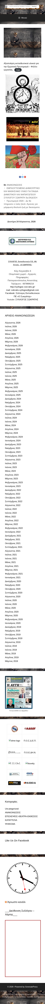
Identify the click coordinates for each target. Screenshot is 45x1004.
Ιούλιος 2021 (11, 554)
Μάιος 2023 (10, 471)
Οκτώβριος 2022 (12, 498)
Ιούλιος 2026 (11, 326)
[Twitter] (23, 177)
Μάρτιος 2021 (11, 570)
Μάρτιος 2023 (11, 478)
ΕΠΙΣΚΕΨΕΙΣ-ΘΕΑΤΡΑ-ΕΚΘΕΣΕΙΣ (21, 816)
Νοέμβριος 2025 (12, 357)
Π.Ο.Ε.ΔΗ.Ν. (30, 752)
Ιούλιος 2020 (11, 600)
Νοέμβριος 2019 (12, 631)
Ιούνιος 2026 (11, 330)
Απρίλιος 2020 (11, 612)
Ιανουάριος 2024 (12, 440)
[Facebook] (20, 177)
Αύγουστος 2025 (12, 368)
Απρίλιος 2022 (11, 520)
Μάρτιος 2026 (11, 342)
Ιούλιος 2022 (11, 509)
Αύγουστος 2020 (12, 596)
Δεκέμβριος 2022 (13, 490)
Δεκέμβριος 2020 (13, 581)
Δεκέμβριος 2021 (13, 536)
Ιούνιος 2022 (11, 513)
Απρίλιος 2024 (11, 429)
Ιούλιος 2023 (11, 463)
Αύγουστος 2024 (12, 414)
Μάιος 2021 (10, 562)
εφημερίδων (25, 710)
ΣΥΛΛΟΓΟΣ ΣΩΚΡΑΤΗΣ (27, 299)
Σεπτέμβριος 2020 (13, 593)
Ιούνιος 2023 (11, 467)
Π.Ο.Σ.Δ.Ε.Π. (30, 741)
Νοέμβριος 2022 (12, 494)
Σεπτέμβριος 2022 (13, 501)
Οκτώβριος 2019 (12, 634)
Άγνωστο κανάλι (16, 902)
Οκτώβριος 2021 (12, 543)
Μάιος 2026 (10, 334)
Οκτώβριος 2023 (12, 452)
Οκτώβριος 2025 (12, 361)
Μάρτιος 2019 (11, 661)
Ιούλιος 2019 (11, 646)
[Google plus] (25, 177)
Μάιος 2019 (10, 653)
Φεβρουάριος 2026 (14, 345)
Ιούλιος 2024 (11, 418)
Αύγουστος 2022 (12, 505)
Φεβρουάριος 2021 (14, 574)
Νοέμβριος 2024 (12, 402)
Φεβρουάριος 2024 (14, 437)
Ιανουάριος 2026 (12, 349)
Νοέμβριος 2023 (12, 448)
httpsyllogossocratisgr (22, 287)
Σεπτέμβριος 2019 (13, 638)
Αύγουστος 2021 (12, 551)
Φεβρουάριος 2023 (14, 482)
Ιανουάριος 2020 (12, 623)
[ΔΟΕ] (14, 729)
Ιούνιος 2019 (11, 650)
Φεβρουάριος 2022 (14, 528)
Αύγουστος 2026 (12, 323)
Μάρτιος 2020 (11, 615)
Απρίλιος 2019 (11, 657)
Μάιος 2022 (10, 516)
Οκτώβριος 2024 (12, 406)
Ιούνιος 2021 (11, 558)
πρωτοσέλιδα (15, 710)
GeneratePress (31, 987)
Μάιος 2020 (10, 608)
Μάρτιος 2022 (11, 524)
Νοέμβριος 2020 (12, 585)
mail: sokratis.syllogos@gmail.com (22, 290)
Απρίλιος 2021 (11, 566)
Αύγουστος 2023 (12, 459)
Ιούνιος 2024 (11, 421)
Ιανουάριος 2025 (12, 395)
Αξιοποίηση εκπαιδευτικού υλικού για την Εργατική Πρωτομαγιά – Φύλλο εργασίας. (21, 66)
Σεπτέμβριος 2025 (13, 364)
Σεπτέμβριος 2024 (13, 410)
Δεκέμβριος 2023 (13, 444)
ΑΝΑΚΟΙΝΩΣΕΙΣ (14, 185)
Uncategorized (11, 809)
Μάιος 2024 (10, 425)
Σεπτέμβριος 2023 (13, 456)
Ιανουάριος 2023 (12, 486)
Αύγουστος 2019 (12, 642)
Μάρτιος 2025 (11, 387)
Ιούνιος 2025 (11, 376)
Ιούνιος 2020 (11, 604)
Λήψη (18, 70)
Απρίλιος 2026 (11, 338)
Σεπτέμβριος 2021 (13, 547)
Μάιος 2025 (10, 380)
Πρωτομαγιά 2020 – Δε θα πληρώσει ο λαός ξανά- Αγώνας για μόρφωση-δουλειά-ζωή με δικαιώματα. (22, 204)
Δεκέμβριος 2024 (13, 399)
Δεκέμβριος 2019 (13, 627)
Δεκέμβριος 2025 (13, 353)
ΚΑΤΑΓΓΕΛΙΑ (11, 820)
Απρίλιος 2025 (11, 383)
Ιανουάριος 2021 (12, 577)
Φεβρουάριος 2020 (14, 619)
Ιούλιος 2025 (11, 372)
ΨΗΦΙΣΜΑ (10, 824)
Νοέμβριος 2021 (12, 539)
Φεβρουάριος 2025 (14, 391)
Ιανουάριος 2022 (12, 532)
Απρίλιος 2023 (11, 475)
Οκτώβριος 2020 (12, 589)
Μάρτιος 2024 (11, 433)
